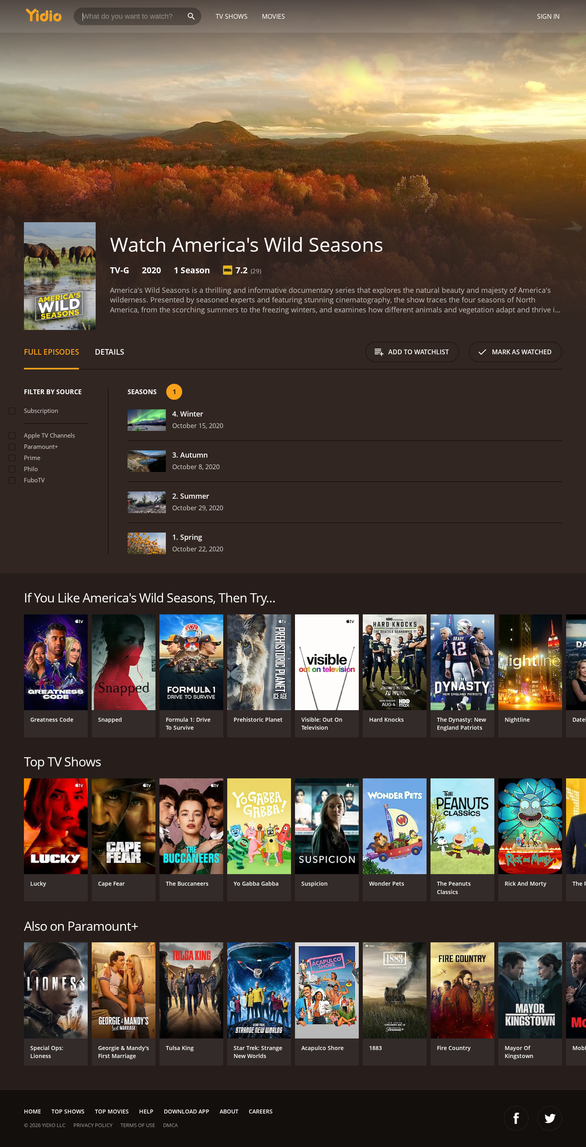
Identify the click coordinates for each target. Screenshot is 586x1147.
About (229, 1111)
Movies (273, 16)
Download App (186, 1111)
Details (109, 351)
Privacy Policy (92, 1125)
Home (32, 1111)
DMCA (170, 1125)
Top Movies (112, 1111)
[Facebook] (516, 1118)
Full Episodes (51, 351)
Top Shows (68, 1111)
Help (146, 1111)
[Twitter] (549, 1118)
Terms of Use (137, 1125)
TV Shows (232, 16)
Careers (261, 1111)
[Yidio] (44, 18)
